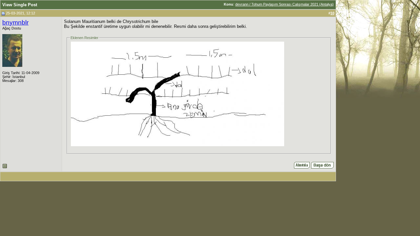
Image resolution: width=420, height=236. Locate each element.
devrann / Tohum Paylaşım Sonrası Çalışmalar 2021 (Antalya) (284, 4)
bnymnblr (15, 22)
